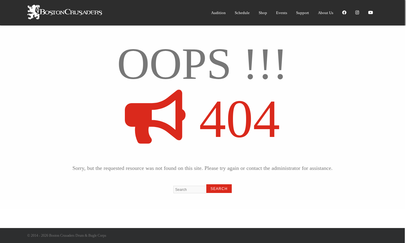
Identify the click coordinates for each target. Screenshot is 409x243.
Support (302, 12)
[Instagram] (357, 12)
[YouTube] (371, 12)
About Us (325, 12)
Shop (263, 12)
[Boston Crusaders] (64, 18)
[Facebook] (344, 12)
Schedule (242, 12)
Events (281, 12)
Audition (218, 12)
